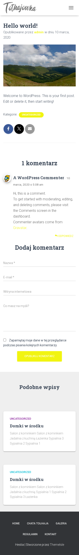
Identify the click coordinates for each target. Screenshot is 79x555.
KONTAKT (50, 534)
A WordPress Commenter (38, 177)
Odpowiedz (65, 236)
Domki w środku (26, 425)
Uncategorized (31, 115)
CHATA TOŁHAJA (37, 523)
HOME (16, 523)
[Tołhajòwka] (21, 7)
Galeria (61, 523)
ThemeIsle (57, 544)
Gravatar (19, 228)
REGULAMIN (30, 534)
